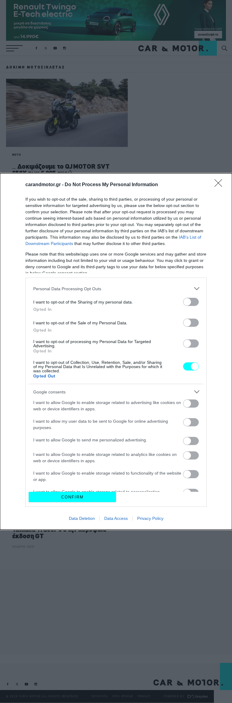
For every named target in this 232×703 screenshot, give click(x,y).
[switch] (191, 302)
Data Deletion (82, 518)
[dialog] (116, 351)
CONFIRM (72, 497)
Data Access (116, 518)
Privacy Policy (150, 518)
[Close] (220, 185)
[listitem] (116, 288)
